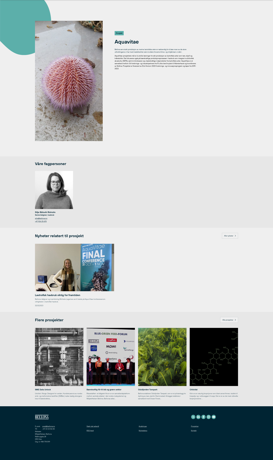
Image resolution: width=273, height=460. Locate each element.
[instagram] (208, 417)
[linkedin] (198, 417)
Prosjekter (195, 426)
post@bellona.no (48, 426)
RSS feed (90, 431)
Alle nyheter (228, 236)
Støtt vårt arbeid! (93, 426)
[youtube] (214, 417)
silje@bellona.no (41, 218)
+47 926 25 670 (41, 221)
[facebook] (203, 417)
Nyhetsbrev (143, 431)
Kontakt (194, 431)
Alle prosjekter (227, 320)
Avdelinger (143, 426)
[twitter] (193, 417)
